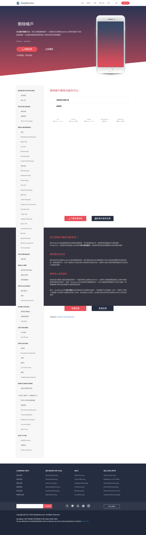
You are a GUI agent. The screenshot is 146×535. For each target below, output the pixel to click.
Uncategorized (69, 317)
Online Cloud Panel (26, 450)
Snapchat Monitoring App (112, 495)
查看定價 (103, 308)
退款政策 (19, 479)
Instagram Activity (26, 175)
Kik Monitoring (79, 491)
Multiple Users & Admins (28, 419)
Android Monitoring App (111, 483)
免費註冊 (75, 308)
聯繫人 (23, 363)
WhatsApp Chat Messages (28, 137)
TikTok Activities (25, 248)
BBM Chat (23, 195)
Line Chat (23, 146)
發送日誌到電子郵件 (26, 388)
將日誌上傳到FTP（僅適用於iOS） (29, 395)
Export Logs (24, 429)
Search (48, 506)
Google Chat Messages (27, 161)
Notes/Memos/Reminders (28, 353)
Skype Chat (24, 142)
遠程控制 (23, 405)
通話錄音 (23, 116)
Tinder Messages (26, 199)
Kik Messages (25, 151)
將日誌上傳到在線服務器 (28, 400)
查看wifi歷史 (24, 275)
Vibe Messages (25, 156)
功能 (82, 3)
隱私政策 (19, 483)
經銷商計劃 (20, 495)
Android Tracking (51, 483)
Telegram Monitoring (81, 483)
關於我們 (19, 475)
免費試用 (28, 49)
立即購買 (49, 49)
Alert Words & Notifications (28, 410)
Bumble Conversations (27, 243)
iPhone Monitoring (51, 479)
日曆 (22, 358)
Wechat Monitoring (51, 475)
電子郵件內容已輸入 (26, 270)
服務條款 (19, 487)
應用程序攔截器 (25, 311)
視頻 (22, 295)
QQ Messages (25, 180)
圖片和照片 (24, 291)
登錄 (116, 3)
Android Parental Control (112, 491)
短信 (22, 132)
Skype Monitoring (51, 495)
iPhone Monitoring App (111, 487)
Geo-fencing (24, 337)
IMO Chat (23, 233)
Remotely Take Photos (27, 300)
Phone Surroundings (27, 121)
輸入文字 (23, 100)
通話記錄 (23, 111)
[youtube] (78, 506)
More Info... (86, 521)
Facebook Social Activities (28, 204)
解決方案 (101, 3)
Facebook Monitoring (52, 491)
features (60, 317)
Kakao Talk (24, 223)
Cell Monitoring (79, 487)
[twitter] (72, 506)
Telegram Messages (26, 219)
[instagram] (89, 506)
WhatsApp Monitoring (52, 487)
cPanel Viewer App (110, 475)
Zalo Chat (23, 185)
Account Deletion (26, 424)
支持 (108, 3)
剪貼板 (23, 348)
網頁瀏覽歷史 (25, 280)
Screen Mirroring (79, 479)
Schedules (24, 321)
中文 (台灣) (112, 506)
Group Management (26, 414)
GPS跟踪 (23, 332)
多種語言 (23, 445)
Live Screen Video (26, 367)
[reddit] (83, 506)
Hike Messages (25, 170)
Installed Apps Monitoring (28, 377)
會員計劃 (19, 491)
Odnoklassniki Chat (26, 228)
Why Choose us (79, 475)
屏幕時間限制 (25, 316)
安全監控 (23, 95)
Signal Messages (26, 238)
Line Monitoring (79, 495)
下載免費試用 (76, 218)
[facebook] (67, 506)
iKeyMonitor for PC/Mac (112, 479)
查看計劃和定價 (104, 218)
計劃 (95, 3)
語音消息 (23, 259)
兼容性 (89, 3)
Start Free (125, 3)
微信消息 (23, 166)
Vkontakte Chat (25, 209)
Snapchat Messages (26, 190)
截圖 (22, 372)
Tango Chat (24, 214)
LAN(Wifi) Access (26, 440)
